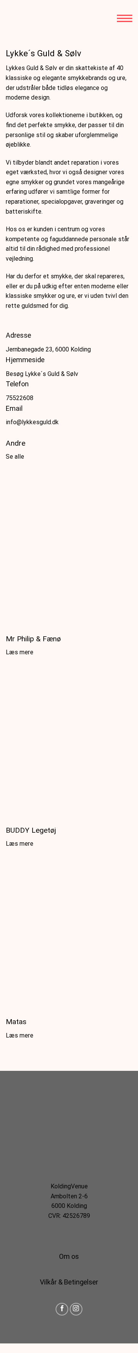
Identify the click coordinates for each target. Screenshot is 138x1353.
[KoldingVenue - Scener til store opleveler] (40, 18)
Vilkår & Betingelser (69, 1282)
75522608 (19, 398)
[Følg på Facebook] (62, 1309)
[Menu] (124, 18)
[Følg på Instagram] (76, 1309)
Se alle (15, 456)
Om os (69, 1256)
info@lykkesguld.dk (32, 422)
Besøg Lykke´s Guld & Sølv (42, 373)
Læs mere (19, 652)
